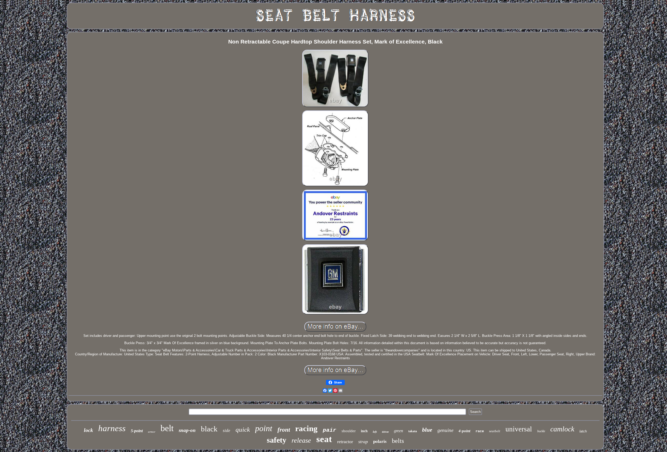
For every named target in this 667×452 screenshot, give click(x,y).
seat (324, 439)
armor (151, 431)
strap (363, 441)
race (479, 431)
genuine (445, 430)
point (263, 428)
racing (306, 428)
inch (364, 431)
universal (518, 429)
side (226, 430)
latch (583, 431)
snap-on (187, 430)
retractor (345, 441)
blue (427, 429)
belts (398, 440)
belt (167, 428)
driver (385, 431)
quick (243, 429)
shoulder (349, 431)
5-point (137, 431)
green (398, 431)
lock (88, 430)
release (301, 440)
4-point (464, 431)
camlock (562, 429)
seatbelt (494, 431)
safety (276, 440)
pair (329, 430)
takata (412, 431)
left (375, 431)
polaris (380, 441)
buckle (541, 431)
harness (112, 428)
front (283, 429)
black (209, 429)
